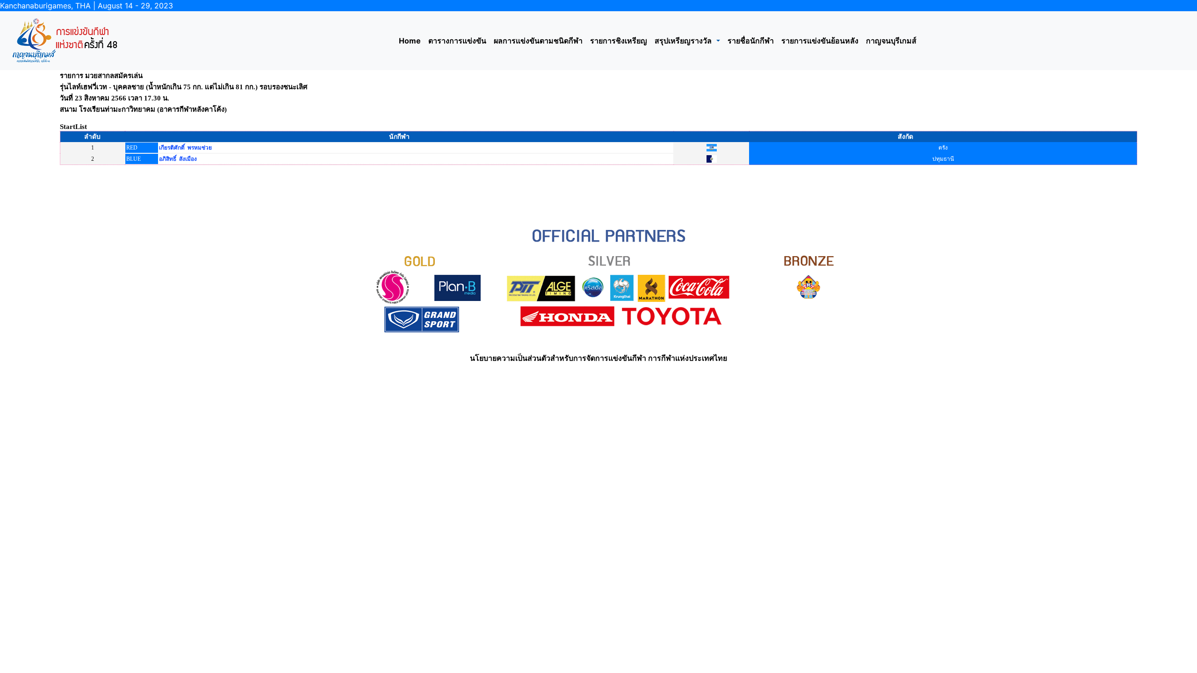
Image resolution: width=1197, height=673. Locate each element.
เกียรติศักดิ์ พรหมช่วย (185, 147)
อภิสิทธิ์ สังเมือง (178, 159)
